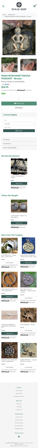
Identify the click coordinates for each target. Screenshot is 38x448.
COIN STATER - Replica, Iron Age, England (19, 216)
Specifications (7, 143)
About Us (19, 403)
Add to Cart (20, 103)
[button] (19, 108)
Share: (3, 84)
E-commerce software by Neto (26, 442)
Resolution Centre (19, 396)
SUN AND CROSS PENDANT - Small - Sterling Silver (9, 360)
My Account (19, 390)
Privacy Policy (19, 420)
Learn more (28, 90)
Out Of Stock (9, 262)
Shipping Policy (19, 428)
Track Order (19, 393)
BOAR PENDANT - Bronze (27, 324)
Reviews (5, 147)
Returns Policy (19, 423)
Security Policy (19, 425)
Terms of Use (19, 417)
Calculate (19, 130)
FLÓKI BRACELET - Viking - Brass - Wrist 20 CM (9, 255)
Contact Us (19, 409)
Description (6, 139)
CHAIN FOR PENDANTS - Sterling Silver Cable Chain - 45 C (9, 326)
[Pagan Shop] (19, 6)
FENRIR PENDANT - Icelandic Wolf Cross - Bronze (28, 360)
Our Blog (19, 406)
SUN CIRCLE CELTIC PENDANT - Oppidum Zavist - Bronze (28, 290)
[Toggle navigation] (3, 6)
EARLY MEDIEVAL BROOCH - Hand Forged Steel (9, 289)
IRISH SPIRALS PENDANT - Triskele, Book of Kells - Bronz (28, 255)
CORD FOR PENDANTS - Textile (18, 176)
